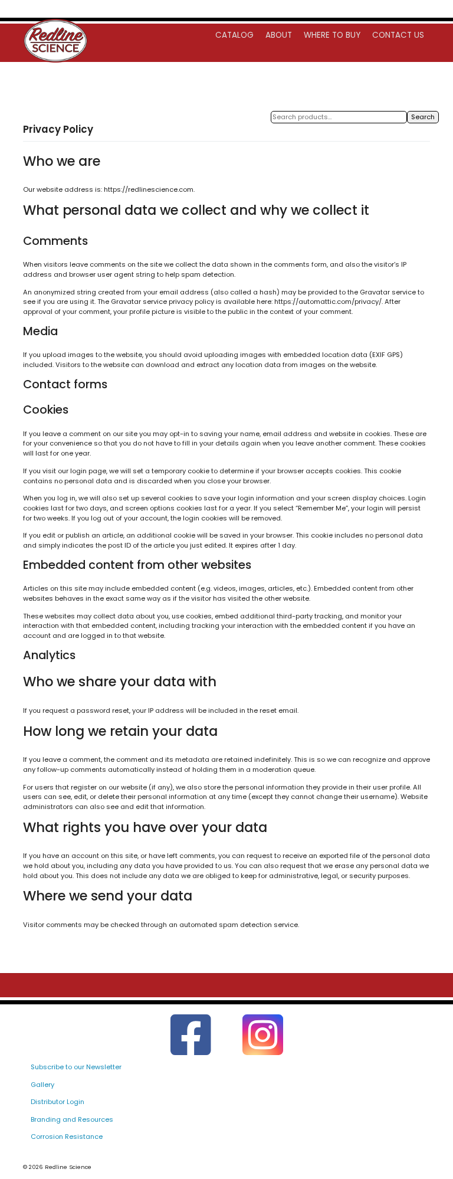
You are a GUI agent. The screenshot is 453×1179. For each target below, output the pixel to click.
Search (423, 117)
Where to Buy (332, 35)
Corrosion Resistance (67, 1136)
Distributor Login (57, 1101)
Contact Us (398, 35)
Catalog (234, 35)
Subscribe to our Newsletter (76, 1067)
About (278, 35)
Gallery (42, 1084)
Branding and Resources (72, 1119)
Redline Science (68, 1167)
